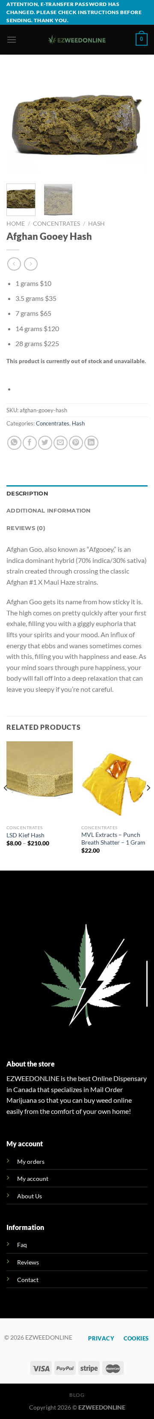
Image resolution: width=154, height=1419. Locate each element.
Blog (76, 1395)
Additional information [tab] (48, 510)
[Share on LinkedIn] (91, 443)
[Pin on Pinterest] (76, 443)
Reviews (28, 1262)
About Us (29, 1196)
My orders (30, 1161)
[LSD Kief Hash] (39, 781)
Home (15, 223)
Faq (22, 1244)
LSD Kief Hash (25, 835)
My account (32, 1178)
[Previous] (20, 124)
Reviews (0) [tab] (25, 528)
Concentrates (56, 223)
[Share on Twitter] (45, 443)
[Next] (134, 124)
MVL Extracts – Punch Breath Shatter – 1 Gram (113, 838)
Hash (96, 223)
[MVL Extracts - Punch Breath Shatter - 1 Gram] (114, 781)
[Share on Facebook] (30, 443)
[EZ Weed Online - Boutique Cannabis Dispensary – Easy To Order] (77, 39)
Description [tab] (27, 493)
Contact (27, 1279)
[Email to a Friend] (60, 443)
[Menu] (11, 39)
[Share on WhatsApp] (14, 443)
